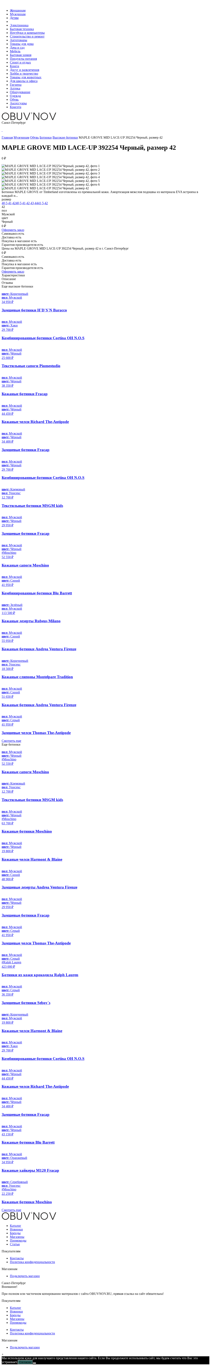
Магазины (17, 1237)
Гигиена (15, 84)
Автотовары (18, 40)
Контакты (17, 1258)
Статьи (15, 1244)
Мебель (15, 51)
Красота (15, 107)
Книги (14, 66)
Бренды (15, 1233)
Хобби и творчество (24, 73)
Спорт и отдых (20, 62)
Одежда (15, 96)
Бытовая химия (20, 55)
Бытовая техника (22, 29)
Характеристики (13, 275)
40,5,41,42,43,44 (27, 203)
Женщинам (18, 10)
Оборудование (20, 92)
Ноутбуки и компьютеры (27, 32)
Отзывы (7, 282)
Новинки (16, 1229)
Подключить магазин (25, 1276)
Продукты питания (23, 58)
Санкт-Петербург (14, 122)
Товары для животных (25, 77)
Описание (9, 279)
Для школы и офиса (24, 81)
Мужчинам (18, 14)
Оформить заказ (13, 230)
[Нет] (34, 1363)
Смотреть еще (11, 741)
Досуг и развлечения (24, 70)
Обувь (14, 99)
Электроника (19, 25)
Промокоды (18, 1240)
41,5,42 (43, 203)
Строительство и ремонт (27, 36)
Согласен (25, 1362)
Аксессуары (18, 103)
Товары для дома (22, 44)
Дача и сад (17, 47)
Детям (14, 18)
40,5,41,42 (9, 203)
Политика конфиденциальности (32, 1262)
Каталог (15, 1225)
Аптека (15, 88)
